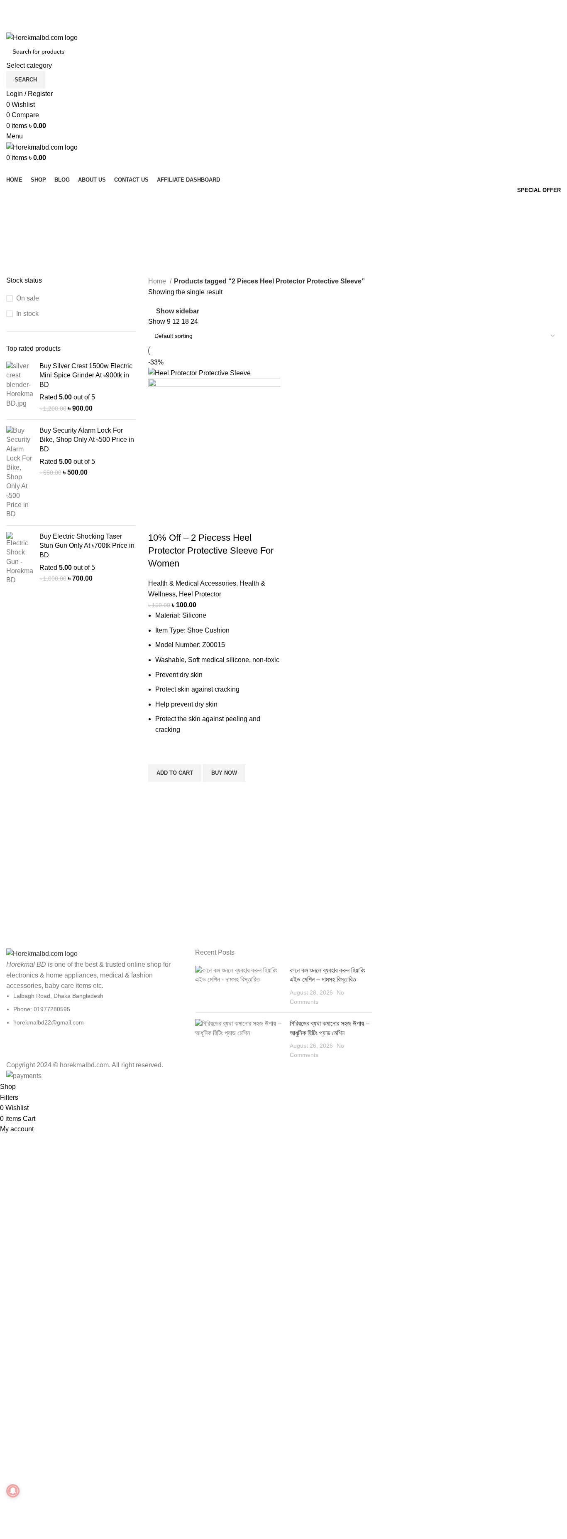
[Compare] (158, 521)
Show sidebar (177, 311)
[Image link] (42, 953)
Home (158, 281)
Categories (23, 246)
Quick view (158, 792)
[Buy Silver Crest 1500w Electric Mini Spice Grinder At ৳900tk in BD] (19, 387)
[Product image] (214, 444)
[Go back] (16, 205)
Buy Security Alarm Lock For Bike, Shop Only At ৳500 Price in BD (86, 440)
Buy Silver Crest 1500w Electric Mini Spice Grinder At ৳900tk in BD (85, 375)
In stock (27, 313)
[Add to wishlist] (158, 754)
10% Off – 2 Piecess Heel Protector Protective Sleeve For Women (211, 550)
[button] (174, 773)
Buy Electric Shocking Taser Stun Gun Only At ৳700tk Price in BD (86, 546)
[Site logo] (42, 37)
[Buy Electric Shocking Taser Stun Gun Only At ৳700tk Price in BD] (19, 558)
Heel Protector (200, 594)
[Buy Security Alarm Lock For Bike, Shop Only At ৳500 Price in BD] (19, 472)
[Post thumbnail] (239, 986)
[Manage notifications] (13, 1490)
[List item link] (94, 1009)
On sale (27, 298)
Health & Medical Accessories (192, 583)
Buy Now (224, 773)
